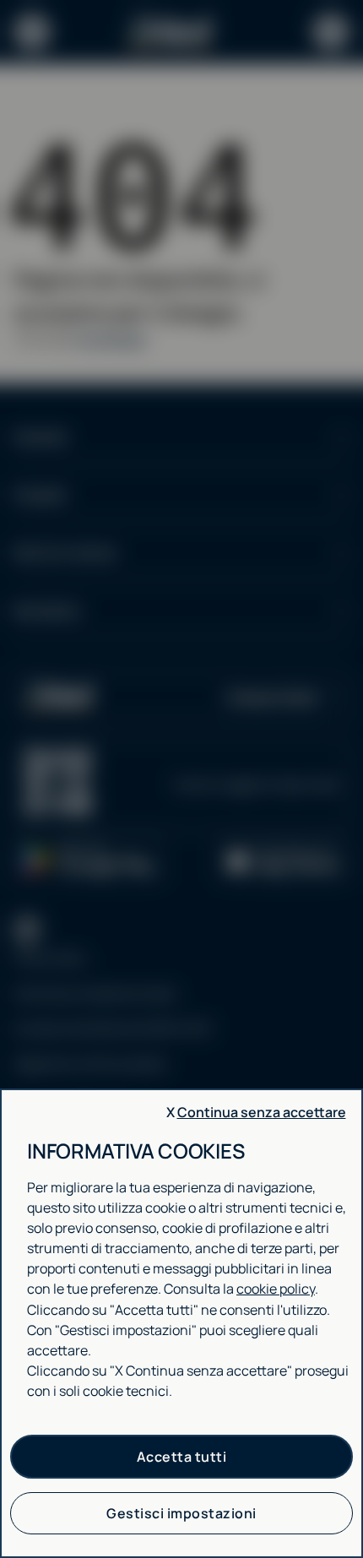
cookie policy (275, 1288)
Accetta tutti (182, 1456)
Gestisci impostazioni (181, 1513)
